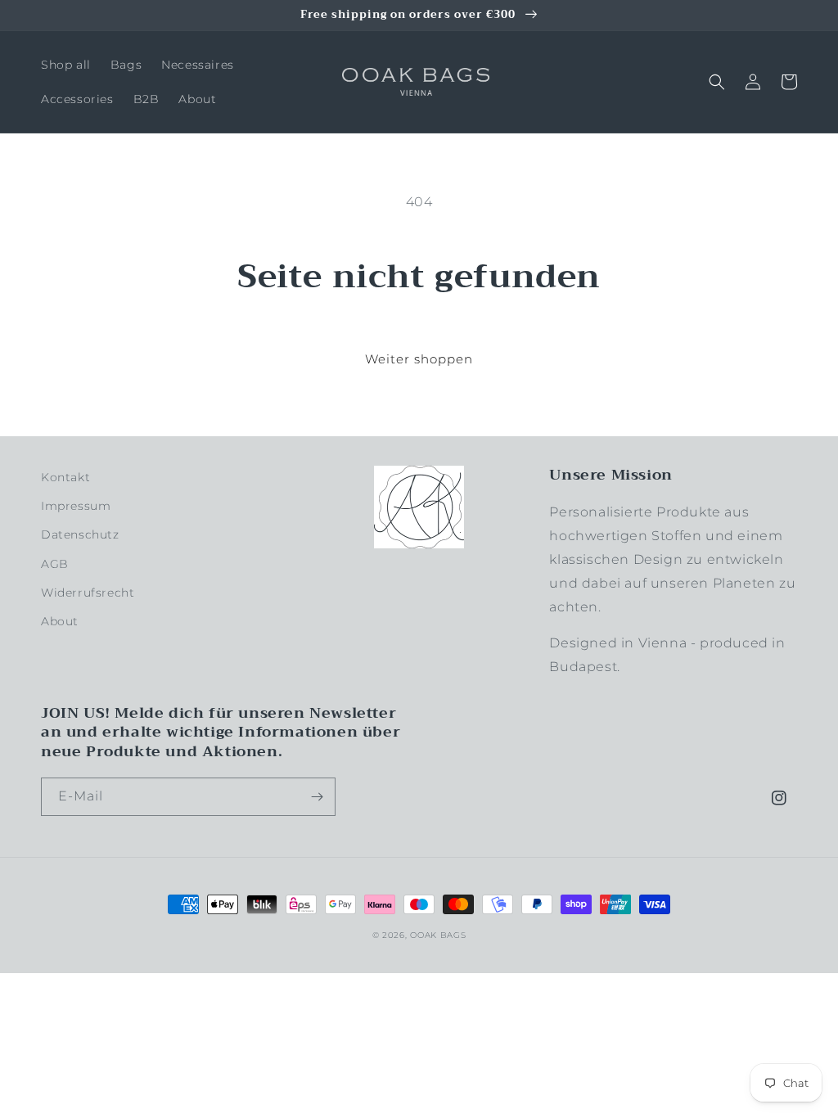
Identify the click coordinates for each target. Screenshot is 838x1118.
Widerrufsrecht (87, 592)
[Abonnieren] (317, 797)
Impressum (75, 505)
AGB (55, 564)
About (60, 621)
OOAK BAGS (438, 935)
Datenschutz (80, 534)
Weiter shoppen (419, 359)
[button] (717, 82)
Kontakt (65, 477)
